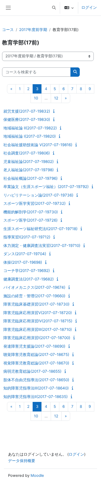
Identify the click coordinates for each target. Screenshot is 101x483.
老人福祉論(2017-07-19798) (28, 169)
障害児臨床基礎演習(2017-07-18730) (36, 304)
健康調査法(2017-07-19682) (28, 279)
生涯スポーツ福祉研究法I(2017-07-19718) (40, 228)
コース (8, 29)
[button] (54, 7)
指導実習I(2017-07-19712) (26, 237)
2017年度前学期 (33, 29)
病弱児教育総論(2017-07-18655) (32, 371)
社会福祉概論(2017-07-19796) (30, 178)
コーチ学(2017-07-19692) (26, 270)
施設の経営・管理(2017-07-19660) (34, 295)
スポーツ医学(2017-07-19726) (30, 220)
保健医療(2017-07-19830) (26, 119)
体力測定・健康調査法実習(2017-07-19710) (41, 245)
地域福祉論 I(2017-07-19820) (29, 136)
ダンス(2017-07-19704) (24, 253)
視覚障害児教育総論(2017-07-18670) (36, 363)
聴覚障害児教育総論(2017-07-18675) (36, 354)
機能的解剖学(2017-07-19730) (30, 211)
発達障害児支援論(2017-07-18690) (34, 346)
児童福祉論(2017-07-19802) (28, 161)
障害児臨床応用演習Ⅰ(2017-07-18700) (36, 337)
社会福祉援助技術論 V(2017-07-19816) (37, 144)
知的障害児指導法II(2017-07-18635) (35, 396)
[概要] (54, 111)
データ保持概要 (21, 460)
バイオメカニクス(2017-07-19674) (34, 287)
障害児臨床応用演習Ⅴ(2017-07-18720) (37, 312)
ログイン (89, 7)
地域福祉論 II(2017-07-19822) (30, 128)
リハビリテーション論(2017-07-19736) (38, 195)
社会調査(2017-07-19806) (26, 153)
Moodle (37, 475)
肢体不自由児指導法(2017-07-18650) (36, 379)
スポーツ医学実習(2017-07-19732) (34, 203)
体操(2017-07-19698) (22, 262)
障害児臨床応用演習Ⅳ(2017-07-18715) (37, 320)
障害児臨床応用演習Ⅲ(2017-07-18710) (37, 329)
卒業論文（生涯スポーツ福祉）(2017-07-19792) (46, 186)
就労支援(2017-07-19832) (26, 111)
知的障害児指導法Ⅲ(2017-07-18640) (36, 388)
